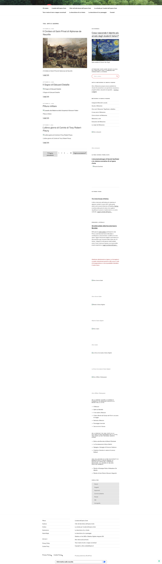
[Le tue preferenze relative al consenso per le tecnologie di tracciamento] (159, 561)
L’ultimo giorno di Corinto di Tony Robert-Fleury (62, 129)
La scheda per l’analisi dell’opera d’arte (105, 8)
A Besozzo (96, 406)
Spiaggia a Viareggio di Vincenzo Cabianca (104, 447)
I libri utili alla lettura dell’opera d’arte (80, 8)
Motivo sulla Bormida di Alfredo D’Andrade (104, 441)
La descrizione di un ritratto (77, 12)
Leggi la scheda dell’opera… (104, 212)
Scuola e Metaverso (97, 106)
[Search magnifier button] (117, 76)
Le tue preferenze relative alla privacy (88, 562)
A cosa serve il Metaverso (98, 112)
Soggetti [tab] (96, 487)
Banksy (116, 206)
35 (71, 153)
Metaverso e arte (96, 118)
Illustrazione (45, 530)
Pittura (44, 520)
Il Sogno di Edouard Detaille (56, 84)
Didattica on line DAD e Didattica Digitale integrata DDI (89, 536)
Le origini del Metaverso (98, 125)
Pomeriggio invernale (99, 423)
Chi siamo (45, 8)
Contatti (112, 12)
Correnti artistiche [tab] (99, 493)
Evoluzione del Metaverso (98, 121)
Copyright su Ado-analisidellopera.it (84, 546)
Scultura (44, 524)
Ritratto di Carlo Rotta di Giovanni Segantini (105, 473)
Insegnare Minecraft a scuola (99, 103)
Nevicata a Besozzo (98, 420)
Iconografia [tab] (97, 503)
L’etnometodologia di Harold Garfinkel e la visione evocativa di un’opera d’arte (105, 161)
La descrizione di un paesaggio (98, 12)
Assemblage (45, 533)
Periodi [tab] (96, 497)
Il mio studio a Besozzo (99, 412)
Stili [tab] (95, 500)
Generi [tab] (96, 484)
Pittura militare (50, 106)
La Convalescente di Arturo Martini (102, 444)
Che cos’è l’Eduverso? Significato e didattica (103, 109)
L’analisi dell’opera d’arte (59, 8)
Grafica (44, 527)
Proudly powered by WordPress (83, 555)
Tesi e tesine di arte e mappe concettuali (54, 12)
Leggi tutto (46, 75)
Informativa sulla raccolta (65, 562)
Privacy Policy (46, 543)
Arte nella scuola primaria (81, 539)
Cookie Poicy (45, 546)
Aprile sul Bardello (98, 409)
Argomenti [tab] (97, 490)
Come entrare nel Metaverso (99, 115)
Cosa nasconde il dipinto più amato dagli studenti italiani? (105, 34)
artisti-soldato (102, 232)
